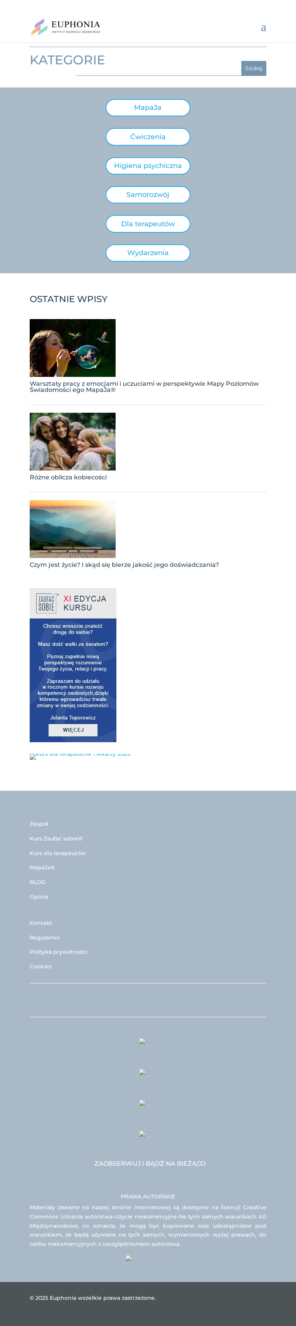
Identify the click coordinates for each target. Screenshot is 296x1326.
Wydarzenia (148, 253)
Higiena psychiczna (148, 165)
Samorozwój (147, 194)
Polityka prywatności (58, 951)
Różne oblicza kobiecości (68, 477)
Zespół (39, 823)
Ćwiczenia (148, 137)
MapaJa (147, 107)
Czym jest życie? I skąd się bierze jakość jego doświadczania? (124, 564)
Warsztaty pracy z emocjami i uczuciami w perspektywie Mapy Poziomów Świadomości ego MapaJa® (144, 386)
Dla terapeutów (148, 224)
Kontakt (41, 922)
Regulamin (45, 937)
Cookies (41, 966)
